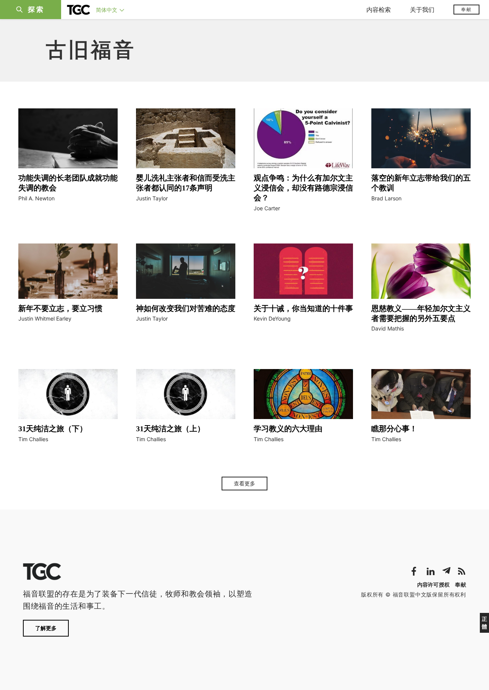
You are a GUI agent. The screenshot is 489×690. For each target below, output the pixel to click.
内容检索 (378, 9)
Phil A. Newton (36, 198)
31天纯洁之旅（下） (52, 428)
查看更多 (244, 483)
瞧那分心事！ (394, 428)
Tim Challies (33, 439)
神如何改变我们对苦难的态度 (185, 308)
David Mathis (387, 328)
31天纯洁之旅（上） (170, 428)
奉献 (466, 9)
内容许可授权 (433, 584)
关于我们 (422, 9)
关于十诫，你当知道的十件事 (303, 308)
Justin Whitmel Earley (44, 318)
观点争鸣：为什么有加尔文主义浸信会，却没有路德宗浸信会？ (303, 188)
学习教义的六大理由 (288, 428)
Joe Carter (267, 208)
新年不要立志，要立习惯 (60, 308)
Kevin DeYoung (272, 318)
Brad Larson (386, 198)
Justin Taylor (152, 198)
